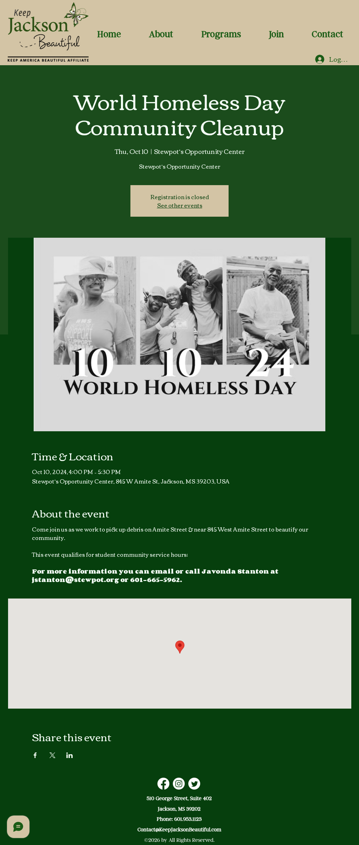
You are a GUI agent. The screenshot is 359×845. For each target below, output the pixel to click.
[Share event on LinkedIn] (69, 755)
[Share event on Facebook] (35, 755)
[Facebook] (163, 784)
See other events (179, 205)
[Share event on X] (52, 755)
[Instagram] (179, 784)
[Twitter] (194, 784)
